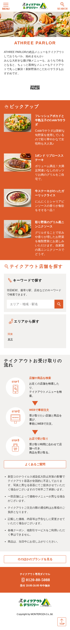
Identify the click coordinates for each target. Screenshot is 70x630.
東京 (10, 339)
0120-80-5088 (38, 579)
